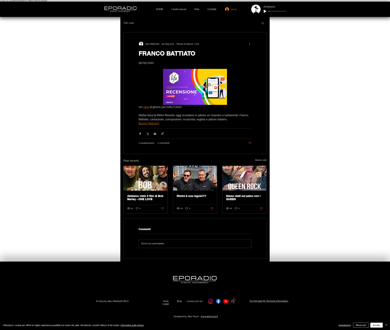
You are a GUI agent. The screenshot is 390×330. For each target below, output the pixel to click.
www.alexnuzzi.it (209, 316)
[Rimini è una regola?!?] (195, 178)
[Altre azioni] (249, 44)
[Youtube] (226, 301)
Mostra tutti (261, 160)
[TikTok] (233, 301)
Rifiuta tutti (361, 325)
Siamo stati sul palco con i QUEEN (243, 197)
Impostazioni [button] (345, 325)
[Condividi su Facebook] (140, 133)
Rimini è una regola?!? (191, 196)
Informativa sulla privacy (132, 325)
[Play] (265, 11)
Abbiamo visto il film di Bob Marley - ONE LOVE (145, 197)
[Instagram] (211, 301)
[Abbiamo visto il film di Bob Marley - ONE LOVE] (146, 178)
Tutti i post (128, 23)
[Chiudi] (386, 325)
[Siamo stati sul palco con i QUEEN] (244, 178)
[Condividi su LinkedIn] (155, 133)
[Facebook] (218, 301)
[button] (262, 23)
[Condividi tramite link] (162, 133)
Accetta (376, 325)
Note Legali (166, 302)
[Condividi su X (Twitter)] (147, 133)
